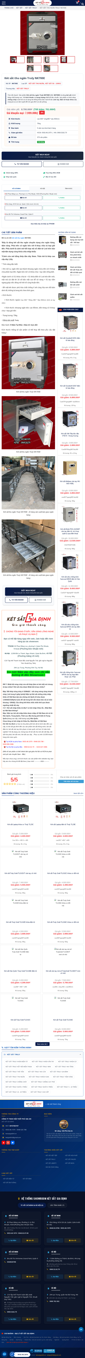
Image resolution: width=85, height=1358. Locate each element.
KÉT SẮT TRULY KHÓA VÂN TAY (43, 1061)
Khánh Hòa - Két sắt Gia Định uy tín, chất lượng (38, 1340)
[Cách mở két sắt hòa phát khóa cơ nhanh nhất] (62, 255)
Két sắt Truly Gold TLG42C (20, 1020)
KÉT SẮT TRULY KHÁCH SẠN (39, 1077)
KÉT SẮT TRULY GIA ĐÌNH (59, 1072)
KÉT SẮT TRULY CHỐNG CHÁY (16, 1082)
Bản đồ (24, 198)
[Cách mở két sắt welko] (62, 297)
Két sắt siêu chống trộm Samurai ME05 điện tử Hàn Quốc (70, 579)
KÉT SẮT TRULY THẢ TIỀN (15, 1072)
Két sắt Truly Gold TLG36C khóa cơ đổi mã (63, 922)
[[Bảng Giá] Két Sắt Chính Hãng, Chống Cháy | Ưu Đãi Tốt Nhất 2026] (42, 3)
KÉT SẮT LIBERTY (51, 1163)
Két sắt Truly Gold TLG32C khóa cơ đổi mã (63, 873)
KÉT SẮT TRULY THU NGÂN (15, 1077)
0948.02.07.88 (23, 1233)
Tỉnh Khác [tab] (68, 188)
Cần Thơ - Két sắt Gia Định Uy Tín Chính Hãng (37, 1337)
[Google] (8, 1142)
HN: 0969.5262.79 (60, 133)
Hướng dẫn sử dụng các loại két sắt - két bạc (76, 239)
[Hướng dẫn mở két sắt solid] (62, 285)
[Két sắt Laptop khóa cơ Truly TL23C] (20, 809)
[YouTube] (3, 1142)
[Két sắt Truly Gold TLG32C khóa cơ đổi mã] (63, 858)
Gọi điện (13, 1240)
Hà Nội (7, 653)
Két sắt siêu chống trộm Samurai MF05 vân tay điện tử (70, 627)
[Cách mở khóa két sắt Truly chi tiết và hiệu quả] (62, 268)
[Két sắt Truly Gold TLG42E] (63, 1005)
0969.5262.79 (12, 1312)
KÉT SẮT (19, 8)
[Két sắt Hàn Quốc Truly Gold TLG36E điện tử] (20, 956)
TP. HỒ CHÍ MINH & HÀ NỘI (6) (32, 1205)
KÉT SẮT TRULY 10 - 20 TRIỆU (16, 1092)
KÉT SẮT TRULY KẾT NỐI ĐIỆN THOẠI (19, 1067)
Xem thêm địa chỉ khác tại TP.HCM (42, 224)
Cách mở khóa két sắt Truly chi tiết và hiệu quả (76, 269)
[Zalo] (12, 1142)
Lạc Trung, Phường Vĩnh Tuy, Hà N (29, 668)
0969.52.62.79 (55, 1269)
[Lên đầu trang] (81, 1329)
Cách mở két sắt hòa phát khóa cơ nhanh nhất (76, 254)
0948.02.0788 (54, 1228)
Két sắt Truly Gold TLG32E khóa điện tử (20, 922)
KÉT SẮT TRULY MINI (43, 1067)
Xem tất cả (78, 793)
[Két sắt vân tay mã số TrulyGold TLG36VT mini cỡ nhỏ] (63, 956)
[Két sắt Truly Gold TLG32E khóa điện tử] (20, 907)
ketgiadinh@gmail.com (13, 1137)
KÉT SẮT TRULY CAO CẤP (40, 1092)
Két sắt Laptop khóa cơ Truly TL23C (20, 824)
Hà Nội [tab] (42, 188)
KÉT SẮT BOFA (69, 1163)
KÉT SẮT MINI (27, 1179)
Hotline (62, 198)
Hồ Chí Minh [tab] (16, 188)
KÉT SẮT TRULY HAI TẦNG (64, 1067)
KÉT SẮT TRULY (31, 8)
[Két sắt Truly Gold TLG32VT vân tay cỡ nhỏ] (20, 858)
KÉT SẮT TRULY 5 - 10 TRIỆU (67, 1087)
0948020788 (11, 1262)
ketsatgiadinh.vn (11, 1134)
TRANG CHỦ (9, 8)
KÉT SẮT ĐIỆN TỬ (8, 1179)
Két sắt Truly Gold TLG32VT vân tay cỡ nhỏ (20, 873)
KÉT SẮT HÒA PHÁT (71, 1155)
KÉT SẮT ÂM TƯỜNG (9, 1183)
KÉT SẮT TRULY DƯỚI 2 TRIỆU (16, 1087)
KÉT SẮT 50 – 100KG (53, 83)
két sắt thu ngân (18, 238)
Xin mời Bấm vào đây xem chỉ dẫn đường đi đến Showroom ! (28, 673)
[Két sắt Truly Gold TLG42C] (20, 1005)
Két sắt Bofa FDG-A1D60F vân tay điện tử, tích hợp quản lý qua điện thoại (70, 531)
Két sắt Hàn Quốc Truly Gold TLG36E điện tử (20, 971)
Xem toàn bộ (42, 1044)
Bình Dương (17, 1337)
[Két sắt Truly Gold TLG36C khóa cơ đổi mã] (63, 907)
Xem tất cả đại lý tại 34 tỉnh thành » (17, 1342)
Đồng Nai (4, 1340)
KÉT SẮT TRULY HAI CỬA (37, 1072)
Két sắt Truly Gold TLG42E (63, 1020)
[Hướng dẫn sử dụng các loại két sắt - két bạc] (62, 240)
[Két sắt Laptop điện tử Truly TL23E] (63, 809)
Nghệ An (56, 1340)
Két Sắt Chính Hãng (52, 1167)
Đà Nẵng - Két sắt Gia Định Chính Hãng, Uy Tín (67, 1337)
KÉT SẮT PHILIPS (70, 1159)
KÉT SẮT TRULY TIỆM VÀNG (63, 1077)
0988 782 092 (54, 1301)
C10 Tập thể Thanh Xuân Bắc (14, 660)
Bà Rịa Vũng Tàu (6, 1337)
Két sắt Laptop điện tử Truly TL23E (62, 824)
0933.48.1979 (12, 1233)
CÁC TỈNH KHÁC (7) (57, 1205)
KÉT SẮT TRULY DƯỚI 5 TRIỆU (42, 1087)
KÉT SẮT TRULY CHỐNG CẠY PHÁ (43, 1082)
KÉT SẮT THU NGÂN (36, 83)
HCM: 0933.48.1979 (44, 133)
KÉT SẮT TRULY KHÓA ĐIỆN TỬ (17, 1061)
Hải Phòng (19, 1340)
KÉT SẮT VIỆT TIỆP (51, 1155)
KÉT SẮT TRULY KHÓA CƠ (67, 1061)
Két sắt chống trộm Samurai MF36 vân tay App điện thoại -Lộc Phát (70, 674)
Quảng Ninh (65, 1340)
